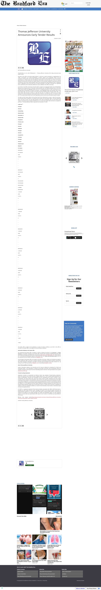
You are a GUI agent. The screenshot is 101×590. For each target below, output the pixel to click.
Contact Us (64, 576)
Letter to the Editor (21, 574)
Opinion (47, 9)
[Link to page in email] (60, 34)
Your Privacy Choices (91, 588)
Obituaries (36, 9)
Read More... (67, 93)
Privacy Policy (45, 580)
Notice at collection (80, 588)
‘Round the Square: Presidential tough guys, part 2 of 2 (74, 90)
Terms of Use (39, 580)
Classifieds (54, 9)
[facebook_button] (65, 9)
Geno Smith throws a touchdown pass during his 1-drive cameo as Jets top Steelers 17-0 (77, 123)
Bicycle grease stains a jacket (76, 116)
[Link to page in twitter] (60, 32)
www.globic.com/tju (48, 362)
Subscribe (88, 3)
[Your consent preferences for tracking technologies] (2, 588)
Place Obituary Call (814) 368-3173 (47, 576)
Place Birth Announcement (46, 571)
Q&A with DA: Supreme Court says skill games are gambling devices (77, 104)
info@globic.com (39, 357)
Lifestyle (42, 9)
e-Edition (64, 574)
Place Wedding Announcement (24, 576)
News (25, 9)
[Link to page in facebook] (60, 30)
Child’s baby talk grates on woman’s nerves (77, 98)
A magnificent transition (76, 110)
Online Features (23, 25)
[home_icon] (22, 9)
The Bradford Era (25, 580)
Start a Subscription (66, 571)
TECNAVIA (82, 580)
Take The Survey (69, 339)
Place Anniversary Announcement (47, 574)
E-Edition (60, 9)
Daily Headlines (69, 286)
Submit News (20, 571)
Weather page (64, 4)
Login (88, 5)
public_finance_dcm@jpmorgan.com (47, 354)
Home (18, 25)
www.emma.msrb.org (22, 370)
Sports (30, 9)
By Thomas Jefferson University (24, 70)
